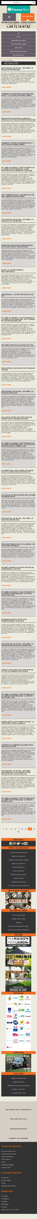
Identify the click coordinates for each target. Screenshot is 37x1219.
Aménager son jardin (18, 40)
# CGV (3, 1162)
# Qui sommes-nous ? (8, 1151)
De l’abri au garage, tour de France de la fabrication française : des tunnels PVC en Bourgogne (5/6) (18, 319)
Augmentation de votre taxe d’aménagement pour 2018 (14, 620)
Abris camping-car (18, 867)
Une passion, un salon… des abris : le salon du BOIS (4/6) (17, 392)
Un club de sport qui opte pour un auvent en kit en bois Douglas (16, 418)
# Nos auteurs (6, 1159)
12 (18, 832)
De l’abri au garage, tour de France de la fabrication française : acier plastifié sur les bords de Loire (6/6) (18, 169)
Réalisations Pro (18, 55)
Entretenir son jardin (18, 44)
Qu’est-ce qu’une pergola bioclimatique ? (12, 270)
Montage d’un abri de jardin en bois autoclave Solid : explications (17, 246)
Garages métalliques (18, 882)
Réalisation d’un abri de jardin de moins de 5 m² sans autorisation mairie (18, 119)
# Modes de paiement (8, 1186)
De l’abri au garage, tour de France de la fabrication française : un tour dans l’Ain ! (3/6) (18, 593)
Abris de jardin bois (18, 856)
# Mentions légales (7, 1165)
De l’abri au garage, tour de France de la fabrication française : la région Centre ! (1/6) (18, 799)
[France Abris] (18, 9)
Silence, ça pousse (18, 1089)
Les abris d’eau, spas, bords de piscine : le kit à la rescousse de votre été (17, 471)
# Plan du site (5, 1167)
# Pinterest (5, 1204)
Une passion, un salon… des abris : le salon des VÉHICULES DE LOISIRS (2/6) (17, 644)
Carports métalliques (18, 874)
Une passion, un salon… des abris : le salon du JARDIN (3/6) (17, 519)
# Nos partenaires (7, 1156)
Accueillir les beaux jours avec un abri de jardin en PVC (18, 496)
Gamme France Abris (18, 919)
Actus (18, 36)
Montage (19, 922)
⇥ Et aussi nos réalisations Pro (18, 885)
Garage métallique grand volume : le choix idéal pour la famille (17, 722)
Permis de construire (18, 1078)
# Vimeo (4, 1207)
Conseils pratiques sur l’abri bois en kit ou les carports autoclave (17, 670)
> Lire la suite (6, 87)
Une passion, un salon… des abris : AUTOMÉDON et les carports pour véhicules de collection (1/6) (16, 772)
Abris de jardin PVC (18, 863)
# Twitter (4, 1201)
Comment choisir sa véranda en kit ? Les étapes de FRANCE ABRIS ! (17, 143)
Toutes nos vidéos (18, 915)
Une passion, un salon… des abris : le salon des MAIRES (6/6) (17, 69)
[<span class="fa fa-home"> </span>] (18, 33)
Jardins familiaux (18, 1082)
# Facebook (5, 1199)
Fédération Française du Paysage (18, 1085)
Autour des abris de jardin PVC (18, 930)
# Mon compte (6, 1180)
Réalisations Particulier (18, 51)
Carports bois (18, 878)
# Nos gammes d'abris (8, 1154)
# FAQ (3, 1183)
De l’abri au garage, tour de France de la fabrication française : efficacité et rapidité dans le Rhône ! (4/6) (18, 444)
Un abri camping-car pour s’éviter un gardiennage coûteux (17, 568)
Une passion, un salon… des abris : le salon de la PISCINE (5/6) (17, 220)
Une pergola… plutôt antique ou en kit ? (17, 295)
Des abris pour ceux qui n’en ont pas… (17, 345)
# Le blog (4, 1196)
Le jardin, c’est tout (18, 1093)
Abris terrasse (18, 871)
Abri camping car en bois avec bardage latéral (18, 369)
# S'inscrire (5, 1177)
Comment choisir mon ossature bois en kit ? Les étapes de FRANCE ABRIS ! (17, 94)
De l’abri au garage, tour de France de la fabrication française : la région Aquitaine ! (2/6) (18, 695)
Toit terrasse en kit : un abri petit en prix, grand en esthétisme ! (17, 195)
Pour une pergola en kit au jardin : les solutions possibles (18, 545)
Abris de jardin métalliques (18, 860)
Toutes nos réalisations (18, 852)
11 (33, 829)
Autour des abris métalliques (18, 926)
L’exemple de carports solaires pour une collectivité (17, 746)
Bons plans (18, 47)
